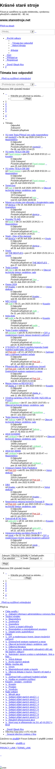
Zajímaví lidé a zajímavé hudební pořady (29, 353)
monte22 (12, 137)
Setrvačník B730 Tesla (16, 518)
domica (11, 205)
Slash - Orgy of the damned (18, 236)
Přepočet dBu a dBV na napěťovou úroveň (25, 366)
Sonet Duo (10, 185)
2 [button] (6, 104)
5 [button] (6, 111)
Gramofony (10, 207)
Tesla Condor (11, 267)
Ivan (10, 188)
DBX (7, 485)
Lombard (12, 436)
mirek (10, 535)
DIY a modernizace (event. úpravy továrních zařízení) (27, 334)
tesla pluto (10, 316)
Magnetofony (11, 140)
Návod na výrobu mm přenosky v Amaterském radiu (29, 202)
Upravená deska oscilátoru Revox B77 (23, 533)
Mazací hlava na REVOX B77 (19, 383)
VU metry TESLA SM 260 (17, 152)
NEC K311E (11, 301)
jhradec (11, 287)
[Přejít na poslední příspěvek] (42, 147)
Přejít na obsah (7, 26)
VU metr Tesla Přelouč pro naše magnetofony (26, 135)
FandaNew (13, 403)
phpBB (15, 739)
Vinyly (48, 238)
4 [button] (6, 109)
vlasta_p (12, 386)
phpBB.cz (20, 743)
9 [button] (6, 116)
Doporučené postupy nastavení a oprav (23, 371)
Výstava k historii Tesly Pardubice (21, 468)
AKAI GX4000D (12, 434)
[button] (6, 93)
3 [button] (6, 106)
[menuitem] (22, 43)
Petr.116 (12, 352)
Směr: (26, 558)
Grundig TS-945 (13, 219)
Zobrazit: (6, 555)
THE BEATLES (15, 253)
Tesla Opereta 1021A (15, 417)
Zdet (10, 270)
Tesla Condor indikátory (16, 330)
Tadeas (11, 419)
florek (10, 222)
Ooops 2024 (11, 284)
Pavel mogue (14, 154)
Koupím (9, 156)
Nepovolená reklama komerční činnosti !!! (24, 502)
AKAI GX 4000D (13, 451)
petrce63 (12, 521)
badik (10, 318)
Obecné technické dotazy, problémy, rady (28, 189)
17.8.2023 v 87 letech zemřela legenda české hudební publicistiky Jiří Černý (26, 348)
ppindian (12, 333)
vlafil (10, 304)
